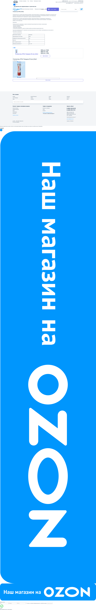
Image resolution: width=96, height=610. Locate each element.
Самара (50, 96)
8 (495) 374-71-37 (44, 9)
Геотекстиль (14, 113)
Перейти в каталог (15, 115)
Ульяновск (68, 96)
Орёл (49, 97)
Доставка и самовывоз (46, 108)
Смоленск (32, 99)
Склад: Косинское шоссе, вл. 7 (78, 3)
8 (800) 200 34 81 (71, 108)
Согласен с (37, 603)
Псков (68, 99)
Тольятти (68, 97)
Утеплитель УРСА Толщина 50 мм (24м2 (26, 54)
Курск (13, 99)
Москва (14, 96)
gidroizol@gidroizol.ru (69, 3)
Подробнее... (41, 126)
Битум (14, 110)
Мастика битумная (15, 108)
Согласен (1, 128)
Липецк (32, 97)
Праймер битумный (16, 109)
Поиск (76, 9)
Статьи (44, 109)
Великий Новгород (34, 96)
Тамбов (50, 99)
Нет (16, 4)
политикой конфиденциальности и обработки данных (38, 603)
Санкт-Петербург (15, 97)
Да (14, 4)
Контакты (44, 110)
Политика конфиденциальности (47, 112)
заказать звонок (49, 603)
